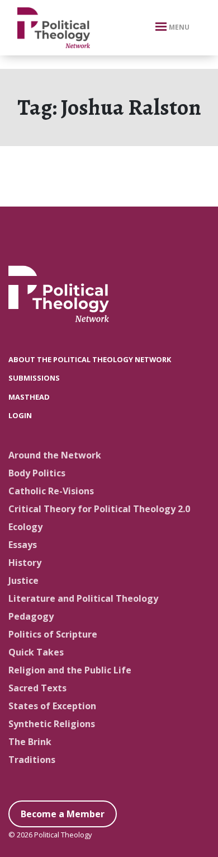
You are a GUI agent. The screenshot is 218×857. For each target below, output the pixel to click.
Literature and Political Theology (83, 598)
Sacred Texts (37, 688)
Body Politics (36, 473)
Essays (22, 544)
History (24, 562)
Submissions (34, 378)
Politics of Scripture (52, 634)
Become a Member (63, 814)
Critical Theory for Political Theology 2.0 (99, 509)
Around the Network (54, 455)
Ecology (25, 527)
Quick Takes (36, 652)
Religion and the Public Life (69, 670)
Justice (23, 580)
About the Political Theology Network (89, 359)
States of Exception (52, 706)
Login (20, 415)
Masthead (29, 397)
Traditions (31, 759)
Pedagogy (31, 616)
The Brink (29, 742)
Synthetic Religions (51, 724)
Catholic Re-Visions (51, 491)
